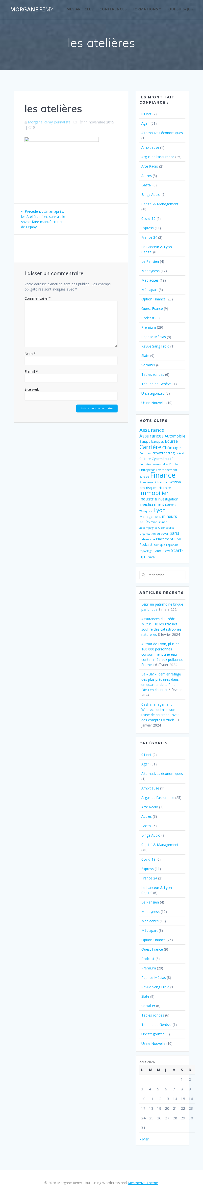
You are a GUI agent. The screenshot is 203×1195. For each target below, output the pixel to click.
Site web (32, 389)
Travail (151, 557)
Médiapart (149, 289)
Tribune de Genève (156, 383)
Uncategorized (153, 393)
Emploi (173, 464)
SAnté (157, 551)
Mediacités (150, 280)
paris (174, 533)
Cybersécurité (163, 458)
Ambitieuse (150, 147)
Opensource (166, 527)
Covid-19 (148, 218)
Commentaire (38, 298)
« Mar (144, 1139)
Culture (145, 458)
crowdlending (163, 452)
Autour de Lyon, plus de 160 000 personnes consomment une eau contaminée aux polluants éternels (162, 654)
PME (178, 539)
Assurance (152, 429)
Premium (148, 327)
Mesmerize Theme (143, 1182)
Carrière (150, 447)
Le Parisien (150, 261)
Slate (145, 355)
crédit (180, 453)
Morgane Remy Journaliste (49, 122)
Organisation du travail (154, 533)
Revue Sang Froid (155, 346)
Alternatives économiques (162, 132)
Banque (144, 441)
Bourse (171, 441)
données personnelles (153, 464)
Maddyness (150, 270)
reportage (145, 551)
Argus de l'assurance (157, 156)
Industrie (148, 499)
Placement (164, 538)
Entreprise (147, 469)
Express (147, 228)
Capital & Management (159, 204)
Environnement (166, 470)
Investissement (151, 504)
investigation (168, 499)
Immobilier (154, 493)
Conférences (113, 9)
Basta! (146, 185)
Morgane (31, 9)
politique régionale (165, 545)
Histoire (164, 487)
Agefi (145, 123)
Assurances (151, 436)
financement (147, 482)
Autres (146, 175)
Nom (30, 353)
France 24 (149, 237)
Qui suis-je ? (181, 9)
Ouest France (152, 308)
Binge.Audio (150, 194)
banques (157, 441)
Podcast (147, 318)
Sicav (166, 551)
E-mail (31, 371)
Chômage (171, 447)
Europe (144, 476)
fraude (162, 482)
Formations (145, 9)
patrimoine (147, 539)
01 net (146, 114)
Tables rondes (152, 374)
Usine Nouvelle (153, 402)
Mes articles (80, 9)
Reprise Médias (153, 336)
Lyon (159, 510)
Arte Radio (149, 166)
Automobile (175, 436)
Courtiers (145, 453)
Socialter (148, 365)
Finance (163, 475)
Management (150, 516)
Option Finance (153, 299)
